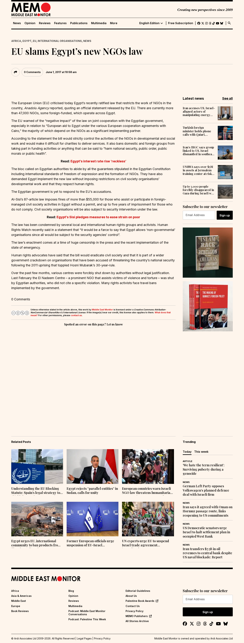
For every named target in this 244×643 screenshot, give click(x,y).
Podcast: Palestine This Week (87, 619)
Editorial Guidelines (138, 590)
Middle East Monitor (102, 309)
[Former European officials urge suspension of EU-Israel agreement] (92, 519)
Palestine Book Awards (140, 600)
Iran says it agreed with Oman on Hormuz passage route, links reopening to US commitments (207, 511)
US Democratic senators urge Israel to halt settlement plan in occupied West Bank (206, 532)
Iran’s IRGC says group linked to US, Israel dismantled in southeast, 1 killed (199, 151)
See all (227, 98)
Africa (16, 40)
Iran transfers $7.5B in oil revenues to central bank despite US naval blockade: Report (207, 553)
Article (187, 461)
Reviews (45, 23)
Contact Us (133, 606)
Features (60, 23)
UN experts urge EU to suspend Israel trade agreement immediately (145, 543)
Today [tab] (187, 451)
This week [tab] (201, 451)
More (113, 23)
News (17, 23)
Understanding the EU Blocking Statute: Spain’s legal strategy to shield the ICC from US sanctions (35, 491)
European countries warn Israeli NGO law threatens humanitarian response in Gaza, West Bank (147, 491)
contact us (76, 315)
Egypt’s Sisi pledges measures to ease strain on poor (98, 217)
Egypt (27, 40)
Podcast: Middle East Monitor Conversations (86, 613)
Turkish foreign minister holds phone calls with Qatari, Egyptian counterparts (197, 131)
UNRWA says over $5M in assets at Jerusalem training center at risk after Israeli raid (198, 170)
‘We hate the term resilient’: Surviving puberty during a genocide (204, 469)
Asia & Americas (21, 595)
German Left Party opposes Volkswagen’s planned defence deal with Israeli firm (206, 490)
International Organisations (60, 40)
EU (34, 40)
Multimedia (98, 23)
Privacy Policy (134, 611)
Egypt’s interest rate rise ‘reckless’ (98, 161)
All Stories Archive (137, 621)
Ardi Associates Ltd (221, 638)
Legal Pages (84, 638)
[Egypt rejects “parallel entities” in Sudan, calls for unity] (92, 466)
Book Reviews (20, 611)
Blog (71, 590)
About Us (131, 595)
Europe (15, 606)
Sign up (225, 215)
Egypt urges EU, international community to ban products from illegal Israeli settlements (36, 543)
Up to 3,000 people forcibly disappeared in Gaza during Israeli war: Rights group (199, 190)
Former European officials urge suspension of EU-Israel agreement (90, 543)
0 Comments (32, 72)
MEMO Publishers (137, 616)
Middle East (18, 600)
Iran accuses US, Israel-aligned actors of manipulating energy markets (199, 111)
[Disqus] (93, 376)
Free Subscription (180, 23)
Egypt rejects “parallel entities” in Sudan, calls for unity (92, 491)
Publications (79, 23)
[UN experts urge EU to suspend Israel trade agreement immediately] (148, 519)
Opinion (29, 23)
